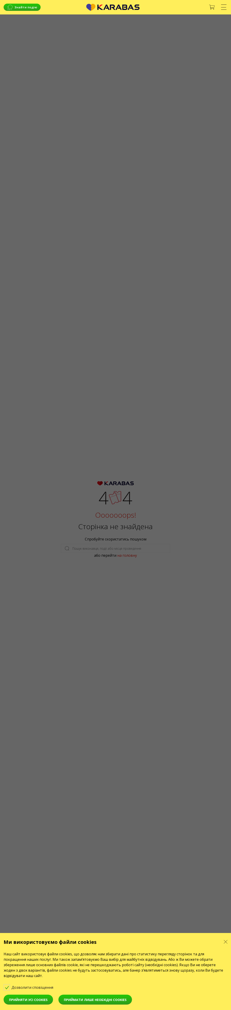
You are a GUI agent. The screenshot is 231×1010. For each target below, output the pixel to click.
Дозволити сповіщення (33, 987)
